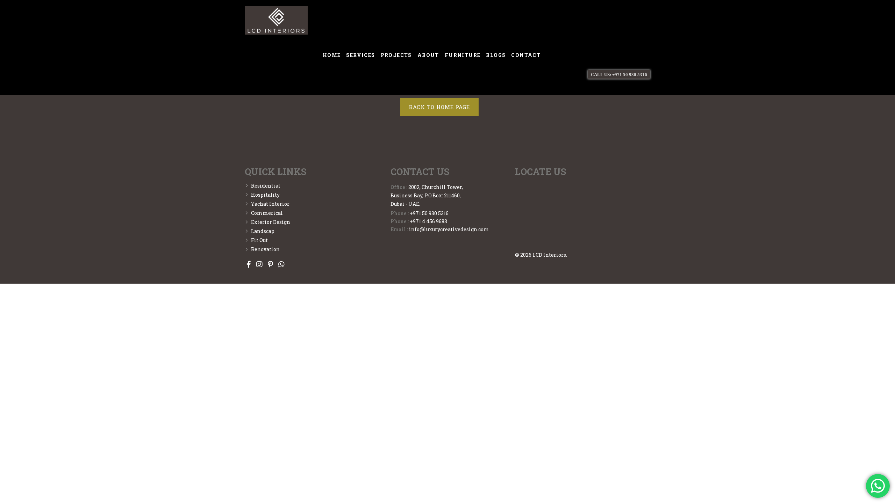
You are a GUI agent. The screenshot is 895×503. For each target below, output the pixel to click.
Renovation (265, 249)
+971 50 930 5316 (429, 213)
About (428, 55)
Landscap (262, 231)
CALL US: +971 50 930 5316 (619, 74)
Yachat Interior (270, 204)
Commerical (267, 213)
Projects (396, 55)
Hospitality (265, 194)
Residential (265, 185)
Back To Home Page (439, 106)
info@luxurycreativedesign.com (449, 229)
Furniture (463, 55)
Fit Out (259, 240)
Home (332, 55)
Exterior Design (270, 222)
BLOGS (496, 55)
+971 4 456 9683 (428, 221)
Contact (525, 55)
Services (360, 55)
